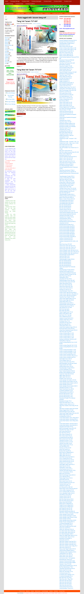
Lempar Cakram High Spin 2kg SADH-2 (68, 292)
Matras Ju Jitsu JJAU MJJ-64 (65, 159)
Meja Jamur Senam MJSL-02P (66, 52)
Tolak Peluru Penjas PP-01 (65, 547)
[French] (6, 24)
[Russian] (12, 24)
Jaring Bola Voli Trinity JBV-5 (65, 278)
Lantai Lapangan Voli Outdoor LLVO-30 (67, 379)
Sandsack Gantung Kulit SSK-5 (66, 238)
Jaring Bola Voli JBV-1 (64, 223)
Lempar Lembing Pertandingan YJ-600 (67, 349)
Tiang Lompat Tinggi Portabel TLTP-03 (67, 298)
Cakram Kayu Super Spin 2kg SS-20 (67, 245)
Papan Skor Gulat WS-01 (64, 527)
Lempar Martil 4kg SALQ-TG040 (66, 185)
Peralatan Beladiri (58, 1)
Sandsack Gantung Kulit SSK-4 (66, 239)
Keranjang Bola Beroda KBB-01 (66, 437)
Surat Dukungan (45, 591)
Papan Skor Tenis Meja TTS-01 (66, 571)
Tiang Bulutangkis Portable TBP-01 (66, 43)
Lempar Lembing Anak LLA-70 (65, 99)
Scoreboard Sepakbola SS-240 (66, 390)
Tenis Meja (7, 61)
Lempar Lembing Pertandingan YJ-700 (67, 351)
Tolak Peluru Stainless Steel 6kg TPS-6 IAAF (69, 512)
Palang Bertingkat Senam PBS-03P (67, 280)
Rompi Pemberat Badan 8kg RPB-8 (67, 233)
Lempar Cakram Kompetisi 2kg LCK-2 (67, 354)
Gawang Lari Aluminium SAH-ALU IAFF (67, 339)
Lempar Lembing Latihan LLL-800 (66, 337)
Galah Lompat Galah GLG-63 (65, 103)
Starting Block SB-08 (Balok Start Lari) (67, 88)
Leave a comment (36, 23)
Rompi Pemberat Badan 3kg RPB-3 (67, 226)
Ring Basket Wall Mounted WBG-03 (67, 511)
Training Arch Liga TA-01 (64, 485)
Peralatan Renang (9, 3)
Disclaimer (56, 591)
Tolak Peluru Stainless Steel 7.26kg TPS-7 (68, 545)
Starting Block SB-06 (63, 277)
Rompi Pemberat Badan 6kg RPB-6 (67, 230)
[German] (7, 24)
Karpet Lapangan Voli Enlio (65, 518)
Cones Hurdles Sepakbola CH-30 (66, 490)
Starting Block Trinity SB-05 (65, 467)
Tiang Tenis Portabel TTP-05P (65, 66)
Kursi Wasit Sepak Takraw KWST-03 (67, 530)
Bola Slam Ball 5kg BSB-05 (65, 262)
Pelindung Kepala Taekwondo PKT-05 (67, 195)
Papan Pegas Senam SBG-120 (66, 555)
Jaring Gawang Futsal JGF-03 (65, 469)
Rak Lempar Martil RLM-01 (65, 431)
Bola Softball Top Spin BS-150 (65, 508)
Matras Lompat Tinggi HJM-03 (65, 524)
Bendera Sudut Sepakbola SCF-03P (67, 372)
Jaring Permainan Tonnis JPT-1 (66, 220)
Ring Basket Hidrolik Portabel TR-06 (67, 123)
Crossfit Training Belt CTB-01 (65, 369)
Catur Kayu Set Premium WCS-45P (67, 63)
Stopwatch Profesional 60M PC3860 (67, 561)
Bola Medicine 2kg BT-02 (64, 64)
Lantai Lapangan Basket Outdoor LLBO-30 (68, 383)
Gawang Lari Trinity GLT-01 (65, 289)
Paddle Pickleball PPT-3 (64, 81)
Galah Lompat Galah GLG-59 (65, 105)
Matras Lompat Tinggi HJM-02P (66, 54)
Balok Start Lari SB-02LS (64, 473)
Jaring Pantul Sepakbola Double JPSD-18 (68, 330)
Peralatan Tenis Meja (38, 13)
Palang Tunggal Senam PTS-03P (66, 410)
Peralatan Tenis (29, 13)
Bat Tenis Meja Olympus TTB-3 (66, 567)
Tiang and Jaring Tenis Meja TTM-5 (66, 361)
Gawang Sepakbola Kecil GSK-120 (66, 482)
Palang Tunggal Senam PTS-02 (66, 312)
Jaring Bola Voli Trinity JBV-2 (65, 322)
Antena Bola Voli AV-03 (64, 479)
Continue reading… (21, 64)
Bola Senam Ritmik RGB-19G (65, 132)
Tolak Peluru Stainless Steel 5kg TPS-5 (67, 544)
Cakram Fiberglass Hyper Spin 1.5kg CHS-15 (69, 251)
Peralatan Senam (19, 3)
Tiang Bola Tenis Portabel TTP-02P (66, 297)
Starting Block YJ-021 (64, 137)
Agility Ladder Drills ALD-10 (65, 453)
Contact (32, 591)
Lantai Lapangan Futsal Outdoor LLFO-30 (68, 381)
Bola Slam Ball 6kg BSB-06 (65, 260)
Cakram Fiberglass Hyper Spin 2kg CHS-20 (68, 250)
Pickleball (7, 52)
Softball (6, 57)
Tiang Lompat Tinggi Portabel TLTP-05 (67, 548)
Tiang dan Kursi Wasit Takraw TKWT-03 (67, 189)
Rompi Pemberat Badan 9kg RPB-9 (67, 235)
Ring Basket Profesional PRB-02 (66, 73)
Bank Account (37, 591)
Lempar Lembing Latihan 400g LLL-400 (67, 49)
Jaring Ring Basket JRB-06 (65, 218)
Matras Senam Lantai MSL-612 (66, 97)
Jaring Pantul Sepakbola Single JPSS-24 (68, 327)
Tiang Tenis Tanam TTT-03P (65, 121)
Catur (6, 46)
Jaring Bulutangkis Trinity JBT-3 (66, 290)
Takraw (6, 58)
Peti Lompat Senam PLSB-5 (65, 93)
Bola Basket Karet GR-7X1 (65, 155)
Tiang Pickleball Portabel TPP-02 (66, 67)
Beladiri (6, 43)
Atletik (6, 39)
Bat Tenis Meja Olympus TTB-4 (66, 395)
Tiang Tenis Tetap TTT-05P (65, 75)
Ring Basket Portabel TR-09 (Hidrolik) (67, 126)
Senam (6, 54)
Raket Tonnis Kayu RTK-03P (65, 244)
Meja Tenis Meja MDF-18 (64, 324)
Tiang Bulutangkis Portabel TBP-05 (66, 367)
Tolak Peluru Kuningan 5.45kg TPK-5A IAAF (68, 408)
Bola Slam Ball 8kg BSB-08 (65, 206)
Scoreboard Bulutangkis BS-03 (66, 523)
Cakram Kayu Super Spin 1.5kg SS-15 (67, 247)
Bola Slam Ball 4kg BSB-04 (65, 263)
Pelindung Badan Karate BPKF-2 (66, 303)
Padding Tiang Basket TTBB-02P (66, 135)
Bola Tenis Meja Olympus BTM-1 (66, 500)
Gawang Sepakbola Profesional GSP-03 (68, 40)
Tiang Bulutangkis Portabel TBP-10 (66, 176)
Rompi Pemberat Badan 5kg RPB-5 (67, 229)
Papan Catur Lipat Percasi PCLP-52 (67, 161)
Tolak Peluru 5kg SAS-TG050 (65, 179)
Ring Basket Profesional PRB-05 (66, 164)
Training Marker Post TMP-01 (65, 553)
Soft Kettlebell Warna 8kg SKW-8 (66, 200)
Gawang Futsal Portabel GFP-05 (66, 271)
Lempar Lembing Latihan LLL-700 (66, 336)
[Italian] (9, 24)
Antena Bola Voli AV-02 (64, 539)
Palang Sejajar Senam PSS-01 (66, 478)
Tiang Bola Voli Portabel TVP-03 (66, 215)
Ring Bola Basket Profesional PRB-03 (67, 221)
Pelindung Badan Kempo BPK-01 (66, 392)
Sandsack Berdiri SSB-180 (65, 209)
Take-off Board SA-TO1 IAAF (65, 307)
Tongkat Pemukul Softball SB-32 (66, 506)
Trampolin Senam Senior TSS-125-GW (67, 188)
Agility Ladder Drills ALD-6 (65, 455)
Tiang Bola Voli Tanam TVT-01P (29, 69)
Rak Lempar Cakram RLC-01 (65, 435)
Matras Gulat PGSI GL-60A (65, 570)
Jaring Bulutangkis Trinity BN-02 (66, 588)
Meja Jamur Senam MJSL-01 (65, 150)
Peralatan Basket (47, 1)
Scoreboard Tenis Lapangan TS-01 (66, 574)
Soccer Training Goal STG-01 (65, 458)
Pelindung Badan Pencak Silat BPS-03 (67, 171)
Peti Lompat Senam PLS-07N (65, 146)
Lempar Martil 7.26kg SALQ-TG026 (67, 182)
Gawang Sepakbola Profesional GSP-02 (68, 156)
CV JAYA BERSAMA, (20, 593)
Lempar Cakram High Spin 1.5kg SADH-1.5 (68, 294)
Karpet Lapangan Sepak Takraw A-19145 (68, 517)
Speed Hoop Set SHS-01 (64, 466)
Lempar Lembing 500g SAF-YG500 (66, 177)
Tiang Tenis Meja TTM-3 (64, 257)
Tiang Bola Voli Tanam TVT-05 (65, 134)
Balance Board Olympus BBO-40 (66, 197)
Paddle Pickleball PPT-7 (64, 79)
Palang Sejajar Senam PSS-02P (66, 414)
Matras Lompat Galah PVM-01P (66, 55)
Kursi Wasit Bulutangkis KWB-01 (66, 165)
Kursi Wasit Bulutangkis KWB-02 (66, 533)
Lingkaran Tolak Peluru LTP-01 (65, 319)
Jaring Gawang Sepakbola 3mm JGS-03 (68, 565)
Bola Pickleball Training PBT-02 (66, 84)
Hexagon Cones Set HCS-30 (65, 378)
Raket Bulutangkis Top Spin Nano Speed (68, 363)
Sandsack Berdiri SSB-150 (65, 496)
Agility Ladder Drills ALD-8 (65, 375)
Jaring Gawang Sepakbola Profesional (67, 214)
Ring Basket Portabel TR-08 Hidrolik (67, 125)
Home (6, 1)
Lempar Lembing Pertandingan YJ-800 (67, 352)
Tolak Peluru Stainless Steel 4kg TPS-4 (67, 542)
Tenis (6, 60)
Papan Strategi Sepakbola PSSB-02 (67, 370)
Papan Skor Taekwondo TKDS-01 (66, 529)
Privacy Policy (62, 591)
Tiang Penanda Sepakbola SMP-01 (66, 550)
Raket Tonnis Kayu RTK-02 (65, 275)
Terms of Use (22, 591)
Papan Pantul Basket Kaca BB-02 (66, 389)
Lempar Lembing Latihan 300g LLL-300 (67, 48)
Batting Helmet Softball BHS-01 (66, 503)
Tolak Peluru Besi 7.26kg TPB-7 (66, 579)
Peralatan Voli (47, 13)
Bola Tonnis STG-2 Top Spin (65, 315)
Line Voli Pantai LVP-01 (64, 446)
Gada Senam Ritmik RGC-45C (66, 286)
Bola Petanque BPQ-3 (64, 100)
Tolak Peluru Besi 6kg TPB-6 (65, 580)
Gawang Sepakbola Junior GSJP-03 (67, 210)
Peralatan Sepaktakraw (9, 13)
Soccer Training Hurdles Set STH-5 (66, 491)
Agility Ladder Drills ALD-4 (65, 376)
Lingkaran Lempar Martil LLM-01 (66, 318)
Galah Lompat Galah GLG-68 (65, 102)
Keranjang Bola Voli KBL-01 (65, 416)
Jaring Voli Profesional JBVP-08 (66, 112)
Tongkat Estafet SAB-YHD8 (65, 186)
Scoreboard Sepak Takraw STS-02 (66, 536)
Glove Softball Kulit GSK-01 (65, 316)
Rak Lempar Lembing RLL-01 (65, 434)
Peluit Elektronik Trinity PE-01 (65, 559)
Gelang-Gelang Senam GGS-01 (66, 366)
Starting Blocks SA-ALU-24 (65, 61)
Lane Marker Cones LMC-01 (65, 494)
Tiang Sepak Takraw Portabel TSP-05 (67, 162)
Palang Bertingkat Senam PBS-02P (67, 411)
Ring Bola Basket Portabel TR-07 (66, 224)
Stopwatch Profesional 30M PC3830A (67, 562)
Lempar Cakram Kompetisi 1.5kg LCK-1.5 (68, 355)
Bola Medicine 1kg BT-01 (64, 45)
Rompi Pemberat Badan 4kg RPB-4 (67, 227)
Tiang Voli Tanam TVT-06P (27, 21)
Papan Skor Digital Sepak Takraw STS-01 (68, 535)
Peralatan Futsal (67, 1)
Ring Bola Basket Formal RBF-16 (66, 51)
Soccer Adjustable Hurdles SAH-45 (66, 493)
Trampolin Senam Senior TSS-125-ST (67, 87)
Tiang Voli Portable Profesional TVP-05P (68, 72)
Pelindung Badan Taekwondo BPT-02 (67, 304)
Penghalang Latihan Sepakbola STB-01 (67, 551)
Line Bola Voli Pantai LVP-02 (65, 78)
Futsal (6, 48)
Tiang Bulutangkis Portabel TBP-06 (66, 269)
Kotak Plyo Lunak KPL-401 (65, 91)
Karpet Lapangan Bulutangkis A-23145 (67, 515)
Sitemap (51, 591)
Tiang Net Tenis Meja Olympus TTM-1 (67, 470)
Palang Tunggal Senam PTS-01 (66, 444)
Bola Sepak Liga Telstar (64, 310)
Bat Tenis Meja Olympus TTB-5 (66, 393)
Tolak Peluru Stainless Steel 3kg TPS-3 (67, 541)
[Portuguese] (11, 24)
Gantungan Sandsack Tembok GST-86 (67, 274)
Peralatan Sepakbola (30, 3)
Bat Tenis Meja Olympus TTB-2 (66, 396)
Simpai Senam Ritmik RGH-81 (66, 287)
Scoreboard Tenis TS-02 (64, 321)
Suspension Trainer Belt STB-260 (66, 373)
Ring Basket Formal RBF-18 (65, 538)
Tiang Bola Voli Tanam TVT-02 (65, 440)
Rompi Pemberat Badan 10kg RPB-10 (67, 236)
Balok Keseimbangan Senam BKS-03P (67, 90)
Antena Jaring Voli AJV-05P (65, 70)
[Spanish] (13, 24)
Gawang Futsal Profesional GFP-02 (67, 41)
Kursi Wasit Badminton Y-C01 (65, 96)
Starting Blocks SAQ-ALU (64, 340)
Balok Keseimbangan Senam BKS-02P (67, 428)
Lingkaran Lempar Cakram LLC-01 (66, 404)
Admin (30, 23)
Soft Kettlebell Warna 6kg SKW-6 (66, 201)
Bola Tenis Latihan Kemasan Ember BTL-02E (69, 152)
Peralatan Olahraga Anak (57, 13)
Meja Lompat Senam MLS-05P (66, 46)
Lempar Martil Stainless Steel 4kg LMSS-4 (68, 425)
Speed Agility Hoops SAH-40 (65, 358)
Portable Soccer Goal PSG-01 (65, 462)
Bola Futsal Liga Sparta (64, 309)
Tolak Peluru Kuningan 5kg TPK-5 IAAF (67, 526)
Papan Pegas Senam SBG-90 (65, 556)
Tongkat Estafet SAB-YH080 (65, 364)
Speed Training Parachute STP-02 (66, 459)
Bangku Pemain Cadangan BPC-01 (67, 521)
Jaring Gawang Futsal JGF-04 (65, 586)
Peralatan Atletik (25, 1)
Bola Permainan (8, 45)
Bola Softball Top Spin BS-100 (65, 509)
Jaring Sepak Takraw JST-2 (65, 325)
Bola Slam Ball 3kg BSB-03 (65, 265)
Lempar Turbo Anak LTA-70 (65, 85)
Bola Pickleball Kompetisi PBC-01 (66, 82)
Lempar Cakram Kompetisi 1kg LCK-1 (67, 357)
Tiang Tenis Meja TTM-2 (64, 256)
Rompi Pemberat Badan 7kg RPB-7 (67, 232)
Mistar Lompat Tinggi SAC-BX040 (66, 300)
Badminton (7, 40)
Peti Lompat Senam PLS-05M (65, 144)
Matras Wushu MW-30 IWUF (65, 502)
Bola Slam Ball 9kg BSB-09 (65, 204)
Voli (21, 66)
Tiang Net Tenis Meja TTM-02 (65, 443)
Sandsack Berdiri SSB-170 (65, 497)
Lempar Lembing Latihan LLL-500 (66, 333)
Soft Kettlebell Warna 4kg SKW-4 (66, 203)
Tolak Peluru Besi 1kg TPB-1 (65, 331)
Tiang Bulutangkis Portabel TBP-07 (66, 254)
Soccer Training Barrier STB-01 (66, 472)
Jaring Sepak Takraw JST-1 (65, 301)
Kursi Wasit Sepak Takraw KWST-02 (67, 532)
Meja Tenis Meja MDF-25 (64, 192)
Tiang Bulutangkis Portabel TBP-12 (66, 194)
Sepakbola (7, 55)
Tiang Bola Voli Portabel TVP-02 (66, 426)
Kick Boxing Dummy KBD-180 (65, 487)
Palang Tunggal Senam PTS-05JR (66, 106)
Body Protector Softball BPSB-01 (66, 452)
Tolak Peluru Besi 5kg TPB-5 (65, 582)
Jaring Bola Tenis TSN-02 (64, 129)
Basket (6, 42)
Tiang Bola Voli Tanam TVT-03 (65, 387)
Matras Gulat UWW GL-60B (65, 313)
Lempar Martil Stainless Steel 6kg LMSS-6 (68, 419)
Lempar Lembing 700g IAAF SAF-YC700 (68, 345)
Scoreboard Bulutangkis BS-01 (66, 576)
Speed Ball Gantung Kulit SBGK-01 (66, 456)
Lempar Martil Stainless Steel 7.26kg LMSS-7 (69, 417)
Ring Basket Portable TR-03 (65, 401)
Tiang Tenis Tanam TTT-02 (65, 128)
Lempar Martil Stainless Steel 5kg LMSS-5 (68, 423)
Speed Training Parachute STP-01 (66, 461)
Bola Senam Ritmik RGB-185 (65, 284)
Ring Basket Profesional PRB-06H (66, 60)
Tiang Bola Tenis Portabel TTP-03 (66, 217)
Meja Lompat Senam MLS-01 (65, 481)
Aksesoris (7, 37)
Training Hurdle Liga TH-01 (65, 484)
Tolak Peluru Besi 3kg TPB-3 (65, 585)
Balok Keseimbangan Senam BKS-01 (67, 475)
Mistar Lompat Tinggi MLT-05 (65, 153)
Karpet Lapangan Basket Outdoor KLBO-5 (68, 386)
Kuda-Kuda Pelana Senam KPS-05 (66, 328)
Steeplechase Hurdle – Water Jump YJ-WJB (68, 143)
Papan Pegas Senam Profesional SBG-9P (68, 488)
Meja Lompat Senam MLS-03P (66, 438)
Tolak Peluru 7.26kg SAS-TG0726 (66, 180)
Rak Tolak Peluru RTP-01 (64, 432)
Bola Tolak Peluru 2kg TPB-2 (65, 577)
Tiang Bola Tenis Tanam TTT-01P (66, 429)
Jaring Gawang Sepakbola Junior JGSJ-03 (68, 212)
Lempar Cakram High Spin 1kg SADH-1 (68, 295)
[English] (5, 24)
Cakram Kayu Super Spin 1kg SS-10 (67, 248)
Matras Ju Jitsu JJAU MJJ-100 (66, 158)
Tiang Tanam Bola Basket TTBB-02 (66, 170)
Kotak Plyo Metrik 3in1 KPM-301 (66, 94)
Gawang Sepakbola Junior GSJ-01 (66, 191)
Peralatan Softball (20, 13)
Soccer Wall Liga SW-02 (64, 476)
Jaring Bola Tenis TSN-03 (64, 120)
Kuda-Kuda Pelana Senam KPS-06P (67, 281)
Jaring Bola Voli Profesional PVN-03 (67, 568)
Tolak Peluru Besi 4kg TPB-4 (65, 583)
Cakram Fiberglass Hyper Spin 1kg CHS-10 (68, 253)
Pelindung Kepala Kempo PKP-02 (66, 306)
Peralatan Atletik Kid (69, 13)
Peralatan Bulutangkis (36, 1)
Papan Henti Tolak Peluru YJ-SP (66, 402)
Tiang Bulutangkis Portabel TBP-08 (66, 259)
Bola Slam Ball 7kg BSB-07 (65, 207)
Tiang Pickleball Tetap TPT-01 (65, 69)
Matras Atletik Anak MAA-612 (65, 76)
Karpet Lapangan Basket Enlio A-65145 (67, 520)
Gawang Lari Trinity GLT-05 (65, 447)
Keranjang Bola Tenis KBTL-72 (65, 131)
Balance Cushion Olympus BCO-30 (67, 198)
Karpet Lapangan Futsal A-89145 (66, 514)
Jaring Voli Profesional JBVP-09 (66, 111)
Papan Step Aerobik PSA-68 (65, 283)
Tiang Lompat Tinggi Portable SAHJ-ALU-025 (69, 413)
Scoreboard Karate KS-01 (64, 573)
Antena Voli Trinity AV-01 (64, 449)
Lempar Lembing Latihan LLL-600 (66, 334)
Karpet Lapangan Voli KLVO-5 (65, 384)
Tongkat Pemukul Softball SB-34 (66, 505)
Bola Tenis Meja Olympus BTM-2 (66, 499)
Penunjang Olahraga (14, 1)
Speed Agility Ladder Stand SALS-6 (66, 464)
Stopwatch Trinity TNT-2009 (65, 564)
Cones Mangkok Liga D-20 (65, 360)
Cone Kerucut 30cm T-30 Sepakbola (67, 558)
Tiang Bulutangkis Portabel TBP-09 (66, 183)
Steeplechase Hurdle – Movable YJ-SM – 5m (69, 141)
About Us (28, 591)
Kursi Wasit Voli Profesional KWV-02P (67, 108)
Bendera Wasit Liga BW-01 (65, 450)
